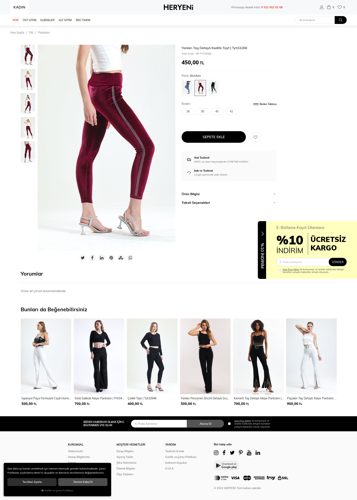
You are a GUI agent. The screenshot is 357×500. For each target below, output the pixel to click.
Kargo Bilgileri (125, 451)
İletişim (72, 462)
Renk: (191, 76)
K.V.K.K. (169, 468)
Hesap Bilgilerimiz (79, 457)
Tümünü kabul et (83, 481)
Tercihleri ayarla (32, 481)
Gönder (338, 262)
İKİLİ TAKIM (83, 20)
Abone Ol (205, 423)
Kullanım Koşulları (176, 462)
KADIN (19, 7)
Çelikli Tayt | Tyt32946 (142, 398)
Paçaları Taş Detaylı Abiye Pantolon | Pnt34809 (312, 398)
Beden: (186, 104)
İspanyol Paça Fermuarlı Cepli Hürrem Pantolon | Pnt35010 (46, 398)
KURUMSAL (75, 444)
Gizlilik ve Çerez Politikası (180, 457)
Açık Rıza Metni (291, 269)
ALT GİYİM (65, 20)
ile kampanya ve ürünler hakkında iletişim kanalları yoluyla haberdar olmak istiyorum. (313, 271)
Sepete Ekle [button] (214, 137)
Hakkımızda (75, 451)
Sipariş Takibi (125, 457)
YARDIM (170, 444)
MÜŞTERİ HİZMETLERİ (131, 444)
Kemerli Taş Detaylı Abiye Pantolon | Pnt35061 (259, 398)
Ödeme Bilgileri (126, 468)
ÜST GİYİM (29, 20)
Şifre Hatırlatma (126, 462)
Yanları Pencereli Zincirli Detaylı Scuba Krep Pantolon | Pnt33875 (206, 398)
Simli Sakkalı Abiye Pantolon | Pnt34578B (99, 398)
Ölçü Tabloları (125, 474)
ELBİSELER (47, 20)
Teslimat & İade (174, 451)
